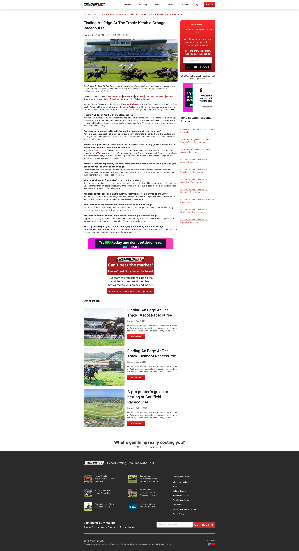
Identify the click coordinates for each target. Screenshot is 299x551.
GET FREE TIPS (204, 524)
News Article (101, 476)
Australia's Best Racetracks (117, 35)
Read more (136, 336)
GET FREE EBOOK (198, 66)
